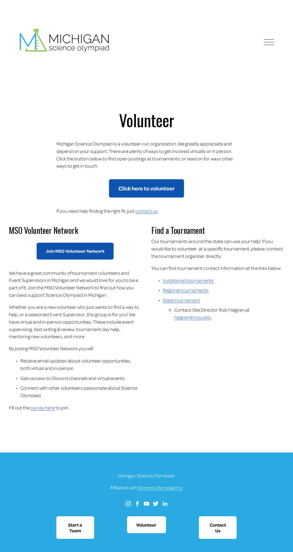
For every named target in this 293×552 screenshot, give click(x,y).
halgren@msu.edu (192, 317)
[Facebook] (137, 504)
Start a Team (75, 527)
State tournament (181, 300)
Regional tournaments (186, 290)
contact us (146, 211)
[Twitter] (156, 504)
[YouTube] (146, 504)
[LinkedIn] (165, 504)
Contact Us (218, 527)
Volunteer (146, 525)
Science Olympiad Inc (160, 488)
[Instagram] (128, 504)
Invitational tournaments (188, 280)
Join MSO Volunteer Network (75, 251)
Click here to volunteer (146, 188)
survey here (43, 407)
